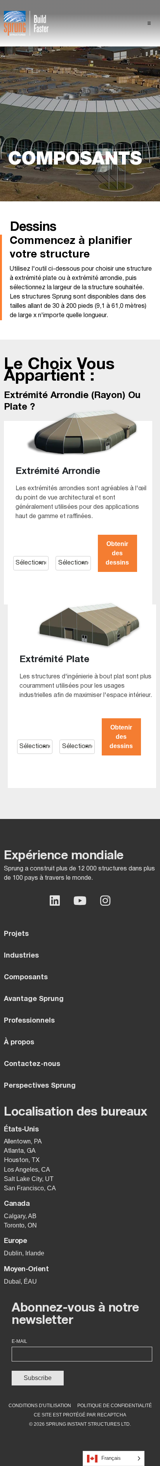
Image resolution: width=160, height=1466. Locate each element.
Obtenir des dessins (117, 553)
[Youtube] (80, 900)
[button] (149, 23)
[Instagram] (105, 900)
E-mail (19, 1341)
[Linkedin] (54, 900)
